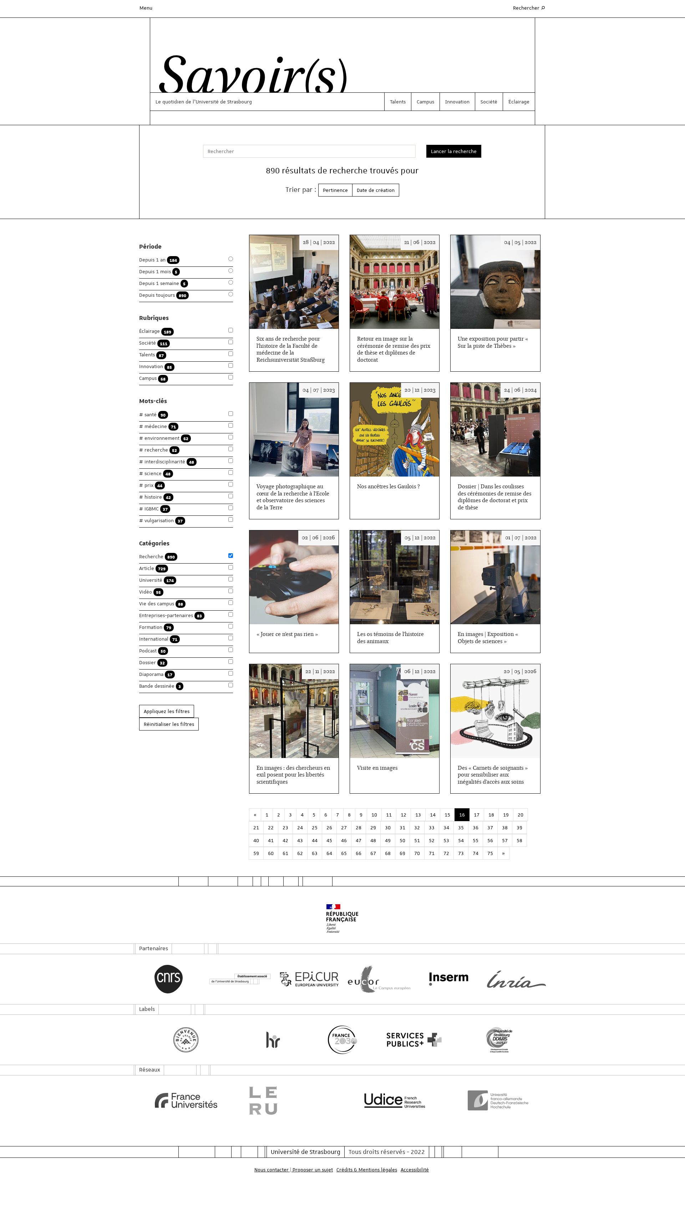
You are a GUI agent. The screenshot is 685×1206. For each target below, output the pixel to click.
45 (329, 840)
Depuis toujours (162, 295)
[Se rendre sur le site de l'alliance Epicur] (307, 979)
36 (475, 827)
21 (256, 827)
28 (358, 827)
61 (285, 853)
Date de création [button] (376, 190)
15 (447, 814)
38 (505, 827)
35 (461, 827)
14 (433, 814)
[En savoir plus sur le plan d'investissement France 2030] (342, 1040)
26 (329, 827)
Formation (155, 627)
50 (402, 840)
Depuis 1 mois (158, 271)
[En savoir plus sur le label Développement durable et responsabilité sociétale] (499, 1040)
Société (489, 101)
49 (388, 840)
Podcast (152, 650)
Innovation (457, 101)
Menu (145, 8)
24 (300, 827)
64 (329, 853)
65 (344, 853)
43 (300, 840)
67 (373, 853)
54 (461, 840)
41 (271, 840)
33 (432, 827)
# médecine (157, 426)
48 (373, 840)
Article (152, 568)
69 (402, 853)
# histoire (155, 497)
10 (374, 814)
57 (505, 840)
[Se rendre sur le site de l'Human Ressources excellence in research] (273, 1040)
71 (432, 853)
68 (388, 853)
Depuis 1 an (158, 259)
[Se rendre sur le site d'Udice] (395, 1100)
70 (417, 853)
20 (520, 814)
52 (432, 840)
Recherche (157, 556)
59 (256, 853)
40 (256, 840)
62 (300, 853)
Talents (398, 101)
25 (315, 827)
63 (315, 853)
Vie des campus (161, 603)
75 (490, 853)
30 (388, 827)
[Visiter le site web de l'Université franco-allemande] (499, 1100)
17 (477, 814)
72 (446, 853)
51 (417, 840)
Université (156, 580)
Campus (425, 101)
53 (446, 840)
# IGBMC (153, 508)
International (158, 639)
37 (490, 827)
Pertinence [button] (335, 190)
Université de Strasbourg (305, 1152)
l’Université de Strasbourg (222, 101)
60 (271, 853)
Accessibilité (415, 1169)
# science (155, 473)
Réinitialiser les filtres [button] (169, 724)
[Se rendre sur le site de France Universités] (186, 1100)
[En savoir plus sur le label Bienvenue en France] (186, 1040)
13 (418, 814)
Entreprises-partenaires (170, 615)
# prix (150, 485)
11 (389, 814)
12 (403, 814)
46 (344, 840)
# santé (152, 414)
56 (490, 840)
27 (344, 827)
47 (358, 840)
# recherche (158, 450)
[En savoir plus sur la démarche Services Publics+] (412, 1040)
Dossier (152, 662)
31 (402, 827)
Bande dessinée (160, 686)
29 (373, 827)
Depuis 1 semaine (162, 283)
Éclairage (518, 101)
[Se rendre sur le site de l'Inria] (516, 979)
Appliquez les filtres (166, 711)
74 (475, 853)
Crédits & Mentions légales (366, 1169)
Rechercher (529, 7)
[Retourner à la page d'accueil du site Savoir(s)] (249, 79)
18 (491, 814)
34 (446, 827)
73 (461, 853)
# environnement (163, 438)
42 (285, 840)
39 (519, 827)
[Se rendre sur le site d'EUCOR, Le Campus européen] (377, 979)
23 (285, 827)
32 (417, 827)
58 (519, 840)
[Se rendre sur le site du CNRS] (168, 979)
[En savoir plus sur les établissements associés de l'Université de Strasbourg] (238, 979)
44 (315, 840)
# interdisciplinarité (166, 461)
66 (358, 853)
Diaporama (155, 674)
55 (475, 840)
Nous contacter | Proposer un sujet (293, 1169)
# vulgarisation (161, 520)
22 (271, 827)
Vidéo (150, 592)
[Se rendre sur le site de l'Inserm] (446, 979)
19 (506, 814)
